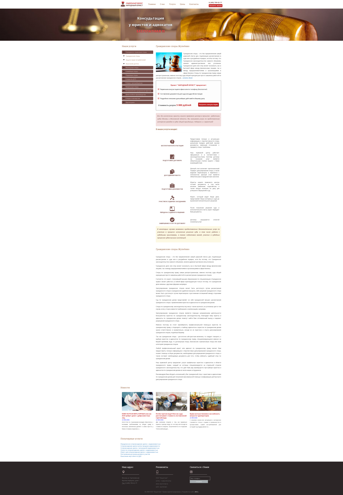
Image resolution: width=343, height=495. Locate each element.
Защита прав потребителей (136, 60)
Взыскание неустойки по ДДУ (131, 456)
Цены (182, 4)
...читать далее (187, 78)
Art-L (196, 492)
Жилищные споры (132, 68)
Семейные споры (132, 71)
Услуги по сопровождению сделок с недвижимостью (139, 450)
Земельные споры (132, 87)
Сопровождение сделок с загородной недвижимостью (140, 448)
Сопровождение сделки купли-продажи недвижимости (140, 446)
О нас (162, 4)
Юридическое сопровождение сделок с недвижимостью (141, 444)
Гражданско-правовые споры (136, 52)
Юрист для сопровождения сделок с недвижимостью (139, 452)
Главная (152, 4)
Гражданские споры (133, 56)
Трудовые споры (132, 75)
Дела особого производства (136, 95)
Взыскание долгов (132, 64)
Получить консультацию (208, 104)
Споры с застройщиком (134, 83)
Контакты (194, 4)
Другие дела (130, 102)
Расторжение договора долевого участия (135, 454)
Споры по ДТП (131, 79)
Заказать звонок (215, 6)
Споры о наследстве (133, 98)
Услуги (172, 4)
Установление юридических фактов (138, 91)
